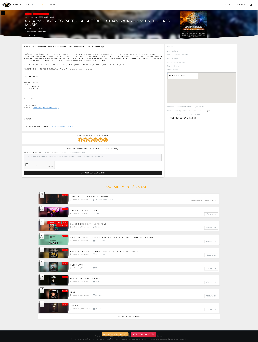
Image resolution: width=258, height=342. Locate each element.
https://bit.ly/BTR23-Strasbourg (46, 108)
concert (28, 14)
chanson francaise (54, 222)
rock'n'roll (59, 225)
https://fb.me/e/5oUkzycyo (63, 126)
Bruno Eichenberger (202, 111)
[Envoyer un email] (100, 140)
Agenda (40, 5)
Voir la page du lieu (129, 317)
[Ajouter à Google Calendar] (95, 140)
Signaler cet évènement (93, 173)
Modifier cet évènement (183, 118)
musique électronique (40, 14)
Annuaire (52, 5)
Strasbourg (41, 28)
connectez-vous (53, 152)
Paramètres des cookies (115, 334)
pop (66, 225)
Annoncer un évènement (235, 5)
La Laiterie (30, 28)
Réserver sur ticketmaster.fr (203, 200)
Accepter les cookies (143, 334)
